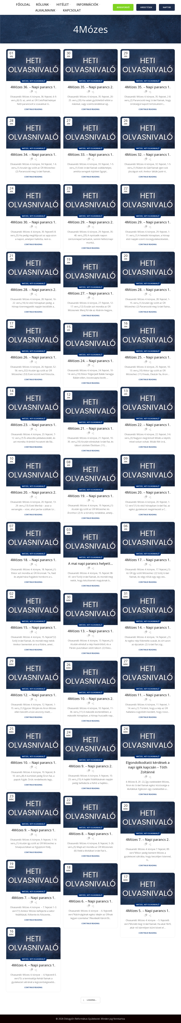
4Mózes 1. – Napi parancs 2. (148, 978)
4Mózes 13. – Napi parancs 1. (90, 631)
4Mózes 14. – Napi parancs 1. (148, 627)
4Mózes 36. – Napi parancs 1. (33, 87)
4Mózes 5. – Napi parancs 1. (148, 910)
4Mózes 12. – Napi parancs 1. (33, 695)
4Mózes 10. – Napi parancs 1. (33, 762)
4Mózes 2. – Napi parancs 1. (90, 968)
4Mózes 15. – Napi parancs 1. (33, 627)
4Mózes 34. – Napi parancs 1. (33, 154)
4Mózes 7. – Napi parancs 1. (33, 897)
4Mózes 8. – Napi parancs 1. (90, 833)
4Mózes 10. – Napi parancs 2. (90, 698)
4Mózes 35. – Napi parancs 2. (90, 87)
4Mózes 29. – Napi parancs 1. (148, 222)
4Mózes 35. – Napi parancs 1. (148, 87)
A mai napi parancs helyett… (90, 563)
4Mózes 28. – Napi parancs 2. (33, 289)
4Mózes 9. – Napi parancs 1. (33, 830)
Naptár (167, 7)
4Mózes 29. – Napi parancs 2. (90, 222)
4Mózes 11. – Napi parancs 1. (148, 695)
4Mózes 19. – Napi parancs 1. (90, 495)
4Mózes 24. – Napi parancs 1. (90, 360)
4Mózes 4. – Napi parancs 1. (33, 965)
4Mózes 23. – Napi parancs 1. (33, 424)
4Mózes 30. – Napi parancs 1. (33, 222)
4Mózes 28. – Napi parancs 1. (148, 289)
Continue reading (33, 109)
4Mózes (25, 81)
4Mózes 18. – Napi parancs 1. (33, 559)
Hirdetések (146, 7)
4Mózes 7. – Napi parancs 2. (148, 839)
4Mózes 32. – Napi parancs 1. (148, 154)
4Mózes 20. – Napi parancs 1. (148, 492)
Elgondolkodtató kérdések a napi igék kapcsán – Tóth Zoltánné (148, 767)
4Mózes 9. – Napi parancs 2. (90, 766)
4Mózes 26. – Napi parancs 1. (33, 357)
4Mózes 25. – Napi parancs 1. (148, 357)
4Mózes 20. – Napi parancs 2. (33, 492)
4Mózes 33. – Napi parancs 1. (90, 154)
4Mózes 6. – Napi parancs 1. (90, 901)
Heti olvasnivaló (37, 81)
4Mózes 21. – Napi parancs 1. (90, 428)
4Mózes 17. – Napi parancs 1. (148, 559)
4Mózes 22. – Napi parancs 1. (148, 424)
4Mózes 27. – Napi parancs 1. (90, 293)
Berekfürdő (123, 7)
